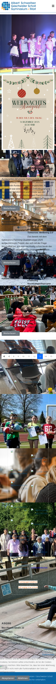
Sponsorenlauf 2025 (14, 340)
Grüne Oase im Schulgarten (17, 346)
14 (45, 356)
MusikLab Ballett (13, 343)
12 (34, 356)
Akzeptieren (8, 678)
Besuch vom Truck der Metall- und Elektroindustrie (27, 350)
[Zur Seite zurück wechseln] (9, 356)
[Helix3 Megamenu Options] (53, 6)
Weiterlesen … (10, 208)
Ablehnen (23, 678)
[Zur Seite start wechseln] (4, 356)
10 (23, 356)
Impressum (38, 682)
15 (51, 356)
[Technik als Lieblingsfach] (19, 524)
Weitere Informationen (22, 682)
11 (29, 356)
